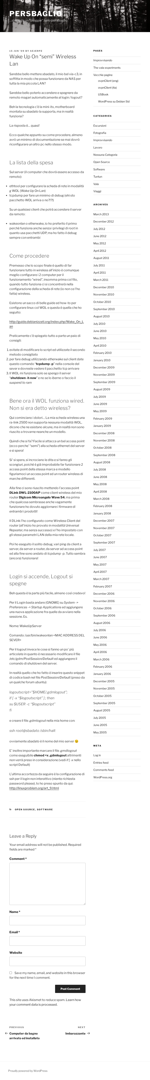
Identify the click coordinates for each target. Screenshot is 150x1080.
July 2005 (99, 717)
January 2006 (102, 673)
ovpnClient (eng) (108, 80)
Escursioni (99, 125)
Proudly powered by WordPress (27, 1070)
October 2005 (102, 695)
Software (45, 809)
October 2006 (102, 608)
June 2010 (100, 331)
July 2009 (99, 396)
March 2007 (101, 579)
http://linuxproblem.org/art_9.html (34, 788)
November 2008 (104, 440)
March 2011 (100, 279)
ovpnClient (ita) (107, 87)
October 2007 (102, 535)
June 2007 (100, 557)
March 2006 (101, 659)
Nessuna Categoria (105, 154)
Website (15, 953)
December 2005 (103, 681)
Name (14, 912)
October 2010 (102, 301)
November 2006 (104, 601)
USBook (103, 94)
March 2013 (101, 214)
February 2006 (102, 666)
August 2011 (101, 258)
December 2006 (103, 593)
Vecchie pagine (102, 75)
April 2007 (100, 571)
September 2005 (104, 703)
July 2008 (99, 469)
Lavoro (97, 147)
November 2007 (103, 528)
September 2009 (104, 382)
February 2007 (102, 586)
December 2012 (103, 221)
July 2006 (99, 630)
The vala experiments (107, 67)
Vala (96, 184)
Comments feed (103, 769)
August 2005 (101, 710)
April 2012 (99, 250)
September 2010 (104, 309)
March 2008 (101, 498)
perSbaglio (35, 13)
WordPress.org (102, 777)
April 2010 (99, 345)
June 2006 (100, 637)
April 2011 (99, 272)
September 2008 (104, 455)
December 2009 (103, 367)
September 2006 (104, 615)
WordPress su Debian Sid (113, 101)
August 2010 (101, 316)
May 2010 (99, 338)
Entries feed (100, 762)
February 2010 (102, 352)
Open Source (25, 809)
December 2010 (103, 287)
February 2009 (102, 418)
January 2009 (102, 425)
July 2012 (99, 228)
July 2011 (99, 265)
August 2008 (101, 462)
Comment (18, 859)
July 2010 (99, 323)
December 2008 (103, 433)
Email (14, 932)
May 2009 (100, 411)
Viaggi (97, 191)
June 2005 (100, 725)
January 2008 (102, 513)
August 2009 (101, 389)
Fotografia (99, 132)
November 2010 (103, 294)
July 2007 (99, 550)
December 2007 (103, 520)
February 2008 (102, 506)
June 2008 (100, 477)
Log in (97, 755)
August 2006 (101, 623)
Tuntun (97, 176)
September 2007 (104, 542)
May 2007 (99, 564)
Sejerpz (36, 51)
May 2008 (100, 484)
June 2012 (99, 236)
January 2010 (102, 360)
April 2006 (100, 652)
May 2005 (100, 732)
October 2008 (102, 447)
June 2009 (100, 404)
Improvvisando (102, 60)
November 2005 (104, 688)
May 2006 (100, 644)
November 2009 (104, 374)
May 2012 (99, 243)
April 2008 (100, 491)
